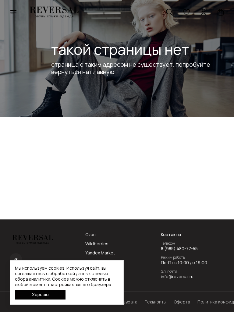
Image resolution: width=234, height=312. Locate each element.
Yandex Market (100, 253)
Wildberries (96, 243)
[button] (186, 12)
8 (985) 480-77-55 (179, 248)
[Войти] (203, 12)
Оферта (182, 302)
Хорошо (40, 294)
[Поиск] (169, 12)
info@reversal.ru (177, 276)
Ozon (90, 234)
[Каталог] (13, 12)
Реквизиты (155, 302)
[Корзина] (220, 12)
